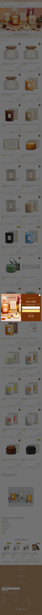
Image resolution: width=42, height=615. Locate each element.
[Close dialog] (40, 295)
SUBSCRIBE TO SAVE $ (31, 310)
